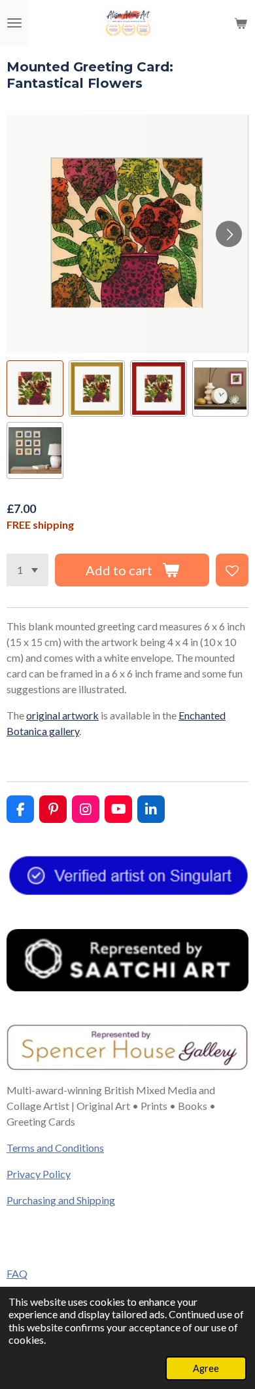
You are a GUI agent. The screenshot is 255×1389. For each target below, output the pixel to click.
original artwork (62, 715)
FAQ (17, 1273)
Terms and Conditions (55, 1147)
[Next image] (229, 234)
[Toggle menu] (14, 23)
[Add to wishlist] (232, 570)
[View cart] (240, 23)
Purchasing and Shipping (61, 1200)
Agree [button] (206, 1368)
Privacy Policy (39, 1174)
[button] (35, 388)
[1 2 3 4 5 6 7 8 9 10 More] (27, 570)
